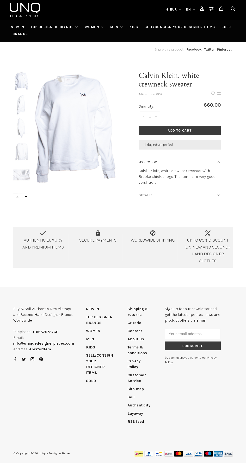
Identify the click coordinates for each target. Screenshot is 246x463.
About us (136, 339)
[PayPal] (148, 455)
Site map (136, 389)
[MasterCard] (178, 455)
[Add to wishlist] (213, 94)
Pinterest (224, 49)
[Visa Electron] (198, 455)
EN (188, 9)
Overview (148, 162)
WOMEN (92, 27)
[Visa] (188, 455)
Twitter (209, 49)
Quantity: (146, 106)
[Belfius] (168, 455)
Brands (20, 34)
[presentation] (21, 81)
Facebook (194, 49)
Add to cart (179, 130)
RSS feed (136, 421)
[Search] (233, 9)
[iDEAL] (139, 455)
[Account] (202, 9)
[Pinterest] (41, 359)
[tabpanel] (75, 129)
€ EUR (172, 9)
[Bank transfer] (228, 455)
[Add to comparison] (219, 94)
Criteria (134, 322)
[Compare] (212, 9)
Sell (131, 397)
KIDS (133, 27)
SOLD (226, 27)
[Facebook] (15, 359)
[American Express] (218, 455)
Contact (135, 331)
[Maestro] (208, 455)
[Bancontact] (158, 455)
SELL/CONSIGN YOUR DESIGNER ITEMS (180, 27)
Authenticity (139, 405)
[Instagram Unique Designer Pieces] (32, 359)
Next (26, 196)
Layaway (135, 413)
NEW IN (17, 27)
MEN (114, 27)
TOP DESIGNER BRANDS (52, 27)
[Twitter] (24, 359)
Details (146, 195)
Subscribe (192, 346)
